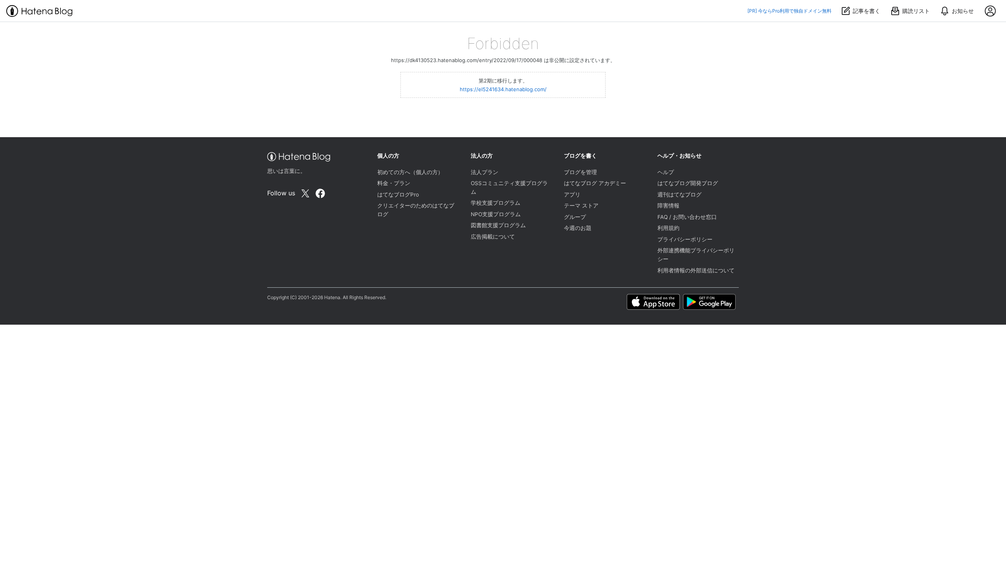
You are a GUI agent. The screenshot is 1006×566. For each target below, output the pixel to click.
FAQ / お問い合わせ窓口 (687, 217)
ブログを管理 (580, 172)
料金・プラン (393, 183)
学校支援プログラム (495, 203)
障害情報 (668, 205)
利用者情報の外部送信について (695, 270)
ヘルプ (665, 172)
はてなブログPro (398, 194)
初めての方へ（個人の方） (410, 172)
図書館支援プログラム (498, 225)
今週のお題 (577, 228)
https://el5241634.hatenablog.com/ (503, 89)
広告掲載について (493, 236)
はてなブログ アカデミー (595, 183)
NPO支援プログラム (496, 214)
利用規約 (668, 228)
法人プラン (484, 172)
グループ (575, 217)
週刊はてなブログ (679, 194)
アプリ (572, 194)
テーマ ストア (581, 205)
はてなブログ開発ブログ (687, 183)
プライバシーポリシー (684, 239)
